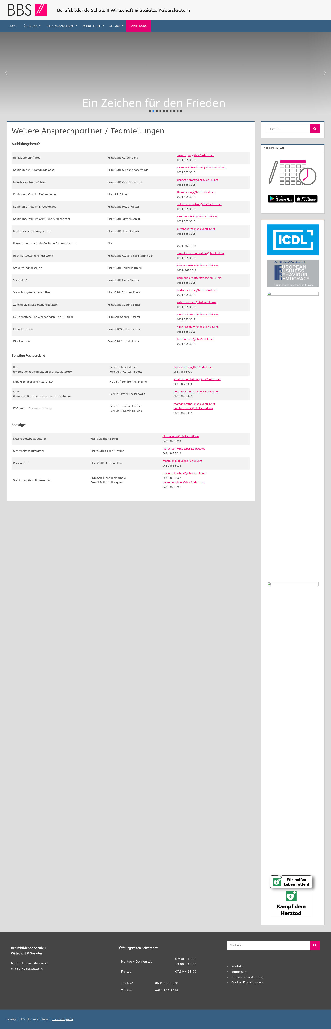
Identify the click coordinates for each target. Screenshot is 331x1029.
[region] (165, 73)
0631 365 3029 (166, 990)
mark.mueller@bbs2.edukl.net (193, 367)
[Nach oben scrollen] (322, 1020)
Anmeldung (138, 26)
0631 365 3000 (166, 983)
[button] (6, 73)
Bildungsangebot (60, 26)
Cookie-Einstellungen (247, 982)
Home (13, 26)
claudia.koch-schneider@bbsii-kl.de (200, 253)
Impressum (239, 971)
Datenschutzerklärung (247, 977)
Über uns (30, 26)
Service (114, 26)
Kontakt (237, 966)
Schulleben (91, 26)
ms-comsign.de (62, 1019)
